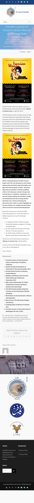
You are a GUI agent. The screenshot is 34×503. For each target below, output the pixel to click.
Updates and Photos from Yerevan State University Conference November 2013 (17, 278)
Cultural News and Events (13, 317)
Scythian (22, 319)
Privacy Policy (23, 454)
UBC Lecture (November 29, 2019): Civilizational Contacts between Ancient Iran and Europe (17, 284)
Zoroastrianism (9, 321)
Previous (23, 52)
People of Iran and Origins (13, 319)
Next (28, 52)
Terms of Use (23, 450)
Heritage (25, 317)
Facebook (5, 124)
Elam (21, 317)
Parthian (4, 319)
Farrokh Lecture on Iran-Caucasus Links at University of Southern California (17, 262)
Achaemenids (17, 315)
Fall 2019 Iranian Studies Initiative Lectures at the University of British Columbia (17, 291)
